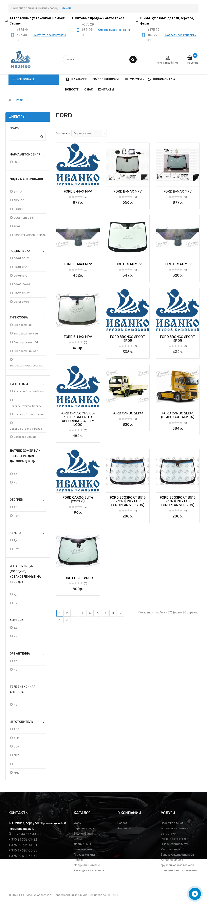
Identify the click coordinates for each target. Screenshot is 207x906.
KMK (16, 772)
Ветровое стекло (25, 436)
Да (15, 473)
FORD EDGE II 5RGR (78, 578)
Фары (77, 823)
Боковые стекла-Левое (29, 414)
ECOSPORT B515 (24, 217)
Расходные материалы (89, 870)
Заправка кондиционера (177, 854)
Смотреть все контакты (49, 35)
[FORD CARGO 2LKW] (128, 386)
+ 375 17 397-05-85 (22, 850)
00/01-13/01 (21, 275)
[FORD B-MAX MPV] (78, 164)
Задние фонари (84, 833)
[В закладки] (60, 182)
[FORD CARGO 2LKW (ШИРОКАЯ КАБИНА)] (177, 386)
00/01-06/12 (21, 266)
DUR (16, 746)
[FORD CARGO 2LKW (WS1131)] (78, 470)
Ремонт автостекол (174, 839)
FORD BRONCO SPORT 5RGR (127, 339)
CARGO (18, 209)
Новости (123, 823)
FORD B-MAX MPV (78, 191)
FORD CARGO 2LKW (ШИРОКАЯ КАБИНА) (177, 415)
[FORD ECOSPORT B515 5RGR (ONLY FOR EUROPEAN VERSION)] (128, 470)
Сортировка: (63, 133)
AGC (16, 729)
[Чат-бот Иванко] (195, 894)
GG (15, 763)
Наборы (79, 860)
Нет (16, 482)
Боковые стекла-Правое (26, 428)
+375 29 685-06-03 (88, 29)
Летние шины (83, 844)
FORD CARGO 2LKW (127, 413)
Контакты (124, 828)
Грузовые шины (84, 854)
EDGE (17, 226)
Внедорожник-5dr (26, 350)
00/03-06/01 (22, 284)
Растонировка (171, 849)
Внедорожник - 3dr (26, 333)
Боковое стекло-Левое (29, 391)
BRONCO (19, 200)
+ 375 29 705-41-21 (22, 845)
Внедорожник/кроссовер (26, 365)
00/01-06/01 (21, 258)
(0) (85, 196)
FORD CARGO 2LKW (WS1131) (78, 499)
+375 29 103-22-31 (153, 35)
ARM (16, 737)
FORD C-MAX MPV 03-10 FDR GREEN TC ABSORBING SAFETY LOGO (77, 419)
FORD (19, 100)
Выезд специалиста (175, 844)
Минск (66, 8)
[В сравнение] (95, 182)
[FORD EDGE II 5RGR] (78, 551)
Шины (78, 839)
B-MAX (18, 191)
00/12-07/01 (21, 301)
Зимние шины (83, 849)
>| (67, 619)
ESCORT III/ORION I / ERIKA (30, 235)
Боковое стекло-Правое (26, 406)
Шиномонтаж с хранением (179, 870)
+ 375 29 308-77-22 (22, 839)
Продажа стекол (172, 823)
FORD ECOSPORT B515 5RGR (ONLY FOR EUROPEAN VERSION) (128, 501)
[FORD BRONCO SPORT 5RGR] (128, 310)
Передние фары (84, 828)
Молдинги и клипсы (87, 865)
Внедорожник (23, 324)
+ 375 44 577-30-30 (26, 834)
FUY (16, 755)
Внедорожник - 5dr (26, 342)
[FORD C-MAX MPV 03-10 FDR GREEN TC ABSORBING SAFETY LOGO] (78, 386)
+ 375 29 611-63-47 (22, 856)
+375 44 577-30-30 (23, 35)
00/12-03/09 (22, 293)
